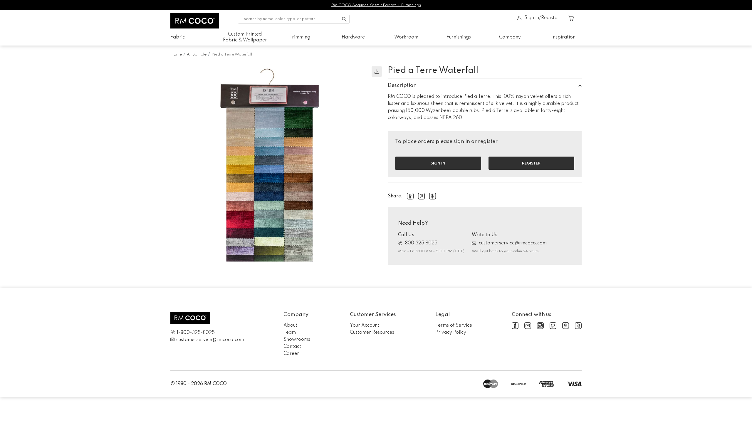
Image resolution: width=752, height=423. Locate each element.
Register (531, 163)
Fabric (177, 37)
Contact (292, 346)
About (290, 325)
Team (289, 332)
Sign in (438, 163)
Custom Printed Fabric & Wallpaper (245, 37)
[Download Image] (377, 71)
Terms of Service (453, 325)
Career (291, 353)
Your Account (364, 325)
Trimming (299, 37)
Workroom (406, 37)
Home (176, 54)
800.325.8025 (421, 243)
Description (402, 85)
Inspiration (563, 37)
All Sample (197, 54)
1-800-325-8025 (196, 332)
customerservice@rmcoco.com (513, 243)
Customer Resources (372, 332)
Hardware (353, 37)
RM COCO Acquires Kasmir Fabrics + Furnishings (376, 5)
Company (510, 37)
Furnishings (458, 37)
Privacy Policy (450, 332)
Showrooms (296, 339)
